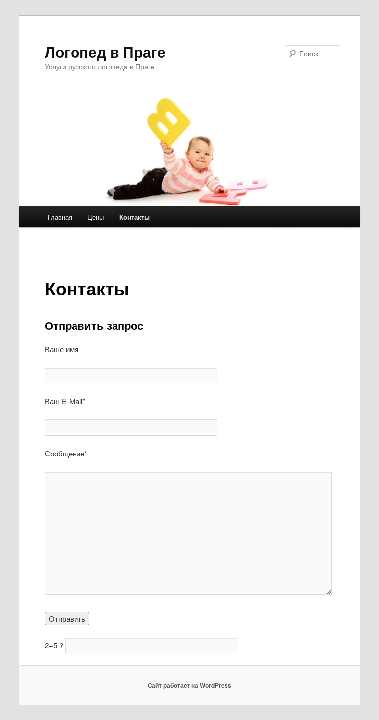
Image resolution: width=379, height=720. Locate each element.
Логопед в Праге (105, 51)
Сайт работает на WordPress (189, 685)
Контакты (134, 217)
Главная (60, 217)
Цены (95, 217)
